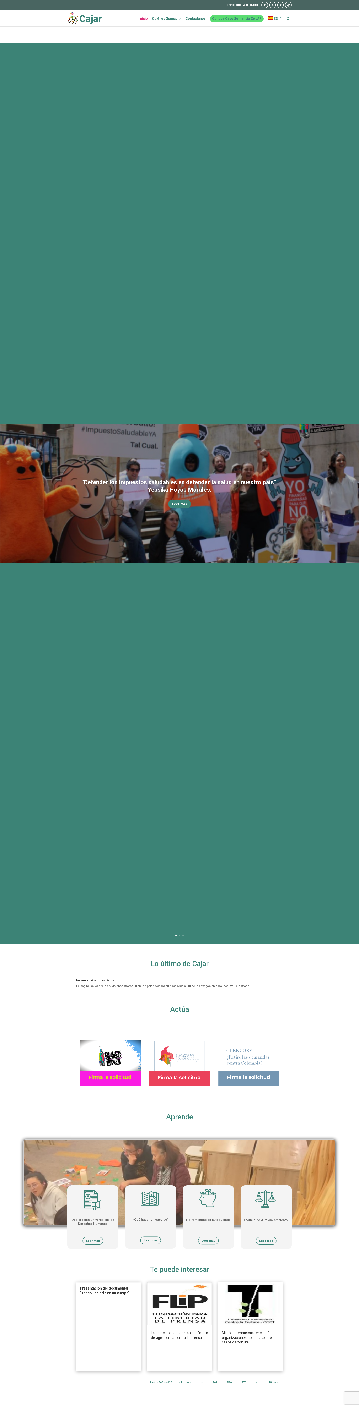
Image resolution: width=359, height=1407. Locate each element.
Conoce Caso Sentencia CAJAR (237, 19)
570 (244, 1382)
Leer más (179, 504)
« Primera (185, 1382)
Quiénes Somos (164, 19)
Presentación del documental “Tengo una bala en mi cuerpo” (105, 1290)
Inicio (143, 19)
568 (215, 1382)
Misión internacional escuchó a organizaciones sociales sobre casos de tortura (247, 1338)
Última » (272, 1382)
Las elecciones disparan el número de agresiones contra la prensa (179, 1335)
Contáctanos (196, 19)
